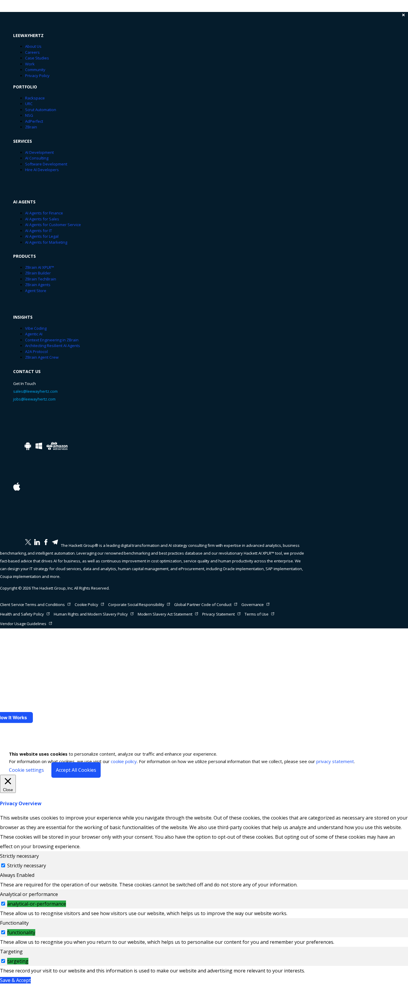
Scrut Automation (40, 109)
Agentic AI (33, 334)
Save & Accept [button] (15, 980)
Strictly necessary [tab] (19, 856)
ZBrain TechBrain (40, 279)
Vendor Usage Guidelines (23, 623)
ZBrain (31, 127)
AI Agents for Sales (42, 219)
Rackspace (35, 98)
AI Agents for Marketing (46, 242)
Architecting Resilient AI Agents (52, 345)
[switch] (3, 904)
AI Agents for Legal (42, 236)
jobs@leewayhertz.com (34, 399)
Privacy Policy (37, 75)
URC (29, 103)
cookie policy (124, 761)
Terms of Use (257, 614)
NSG (29, 115)
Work (30, 64)
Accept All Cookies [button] (76, 770)
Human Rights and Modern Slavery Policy (91, 614)
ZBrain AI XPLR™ (39, 267)
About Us (33, 46)
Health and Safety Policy (22, 614)
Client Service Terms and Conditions (32, 604)
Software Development (46, 164)
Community (35, 69)
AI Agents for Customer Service (53, 224)
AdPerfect (34, 121)
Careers (32, 52)
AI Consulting (36, 158)
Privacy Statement (218, 614)
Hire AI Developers (42, 169)
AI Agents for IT (38, 230)
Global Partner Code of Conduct (202, 604)
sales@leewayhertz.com (35, 391)
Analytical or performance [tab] (29, 894)
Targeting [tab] (11, 951)
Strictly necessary (26, 865)
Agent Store (35, 290)
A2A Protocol (36, 351)
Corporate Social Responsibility (136, 604)
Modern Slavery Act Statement (165, 614)
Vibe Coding (36, 328)
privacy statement (335, 761)
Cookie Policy (87, 604)
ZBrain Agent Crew (42, 357)
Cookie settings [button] (26, 770)
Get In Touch (24, 383)
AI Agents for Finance (44, 213)
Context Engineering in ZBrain (52, 340)
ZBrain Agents (37, 284)
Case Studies (37, 58)
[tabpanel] (204, 884)
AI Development (39, 152)
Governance (252, 604)
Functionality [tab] (14, 923)
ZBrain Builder (38, 273)
